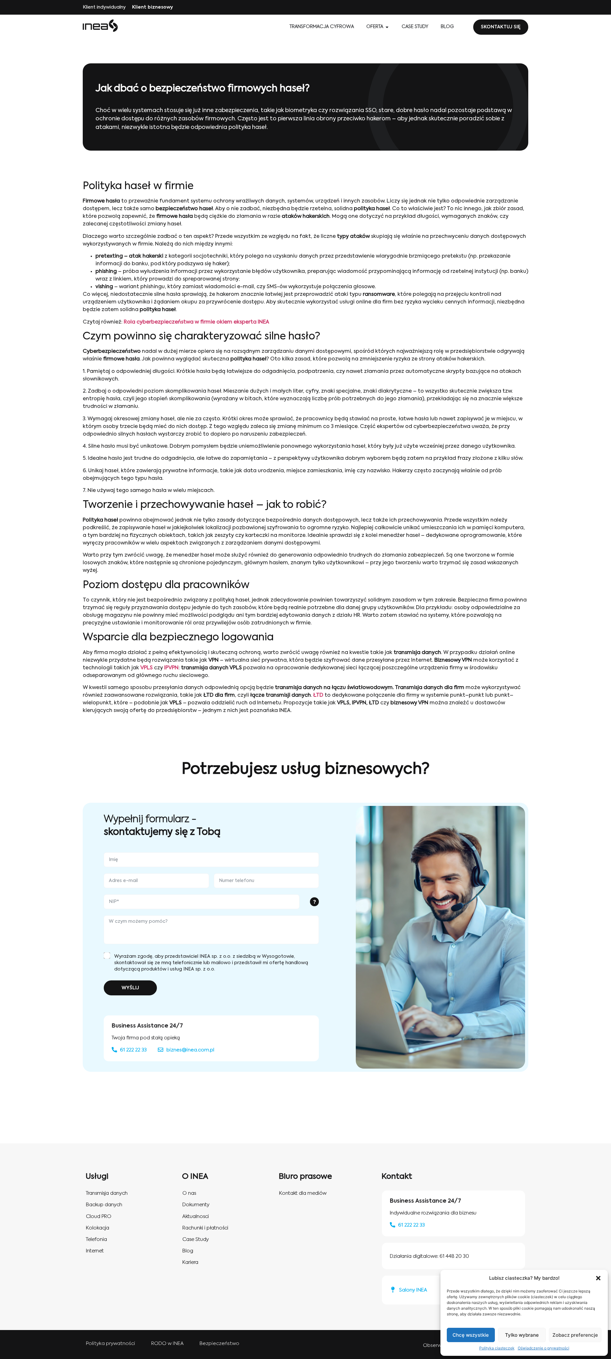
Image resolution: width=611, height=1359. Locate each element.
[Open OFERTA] (387, 27)
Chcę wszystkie (471, 1335)
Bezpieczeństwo (219, 1343)
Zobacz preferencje (575, 1335)
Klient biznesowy (152, 7)
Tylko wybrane (522, 1335)
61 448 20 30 (454, 1256)
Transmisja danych (107, 1193)
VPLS (146, 668)
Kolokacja (97, 1228)
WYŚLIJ (130, 988)
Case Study (195, 1239)
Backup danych (104, 1204)
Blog (187, 1251)
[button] (598, 1278)
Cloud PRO (98, 1216)
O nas (189, 1193)
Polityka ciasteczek (497, 1348)
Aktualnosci (195, 1216)
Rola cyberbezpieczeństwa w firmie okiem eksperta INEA (196, 322)
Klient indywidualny (104, 7)
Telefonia (96, 1239)
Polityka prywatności (110, 1343)
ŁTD (318, 695)
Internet (95, 1251)
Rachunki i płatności (205, 1228)
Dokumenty (195, 1204)
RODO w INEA (167, 1343)
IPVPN (171, 668)
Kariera (190, 1262)
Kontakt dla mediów (303, 1193)
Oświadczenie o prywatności (543, 1348)
